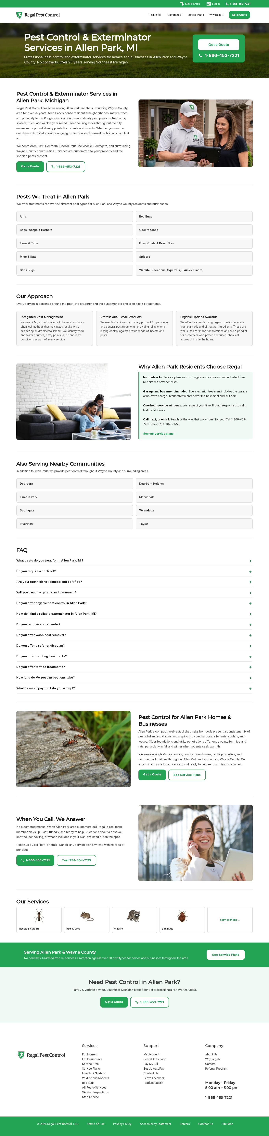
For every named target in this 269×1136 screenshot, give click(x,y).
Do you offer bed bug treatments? (41, 656)
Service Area (90, 1064)
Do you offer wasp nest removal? (41, 635)
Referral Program (216, 1068)
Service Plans (196, 14)
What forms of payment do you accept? (45, 688)
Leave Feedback (154, 1078)
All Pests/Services (94, 1087)
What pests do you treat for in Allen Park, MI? (49, 560)
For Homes (89, 1054)
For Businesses (92, 1059)
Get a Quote (218, 45)
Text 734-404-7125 (76, 860)
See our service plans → (160, 433)
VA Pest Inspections (95, 1092)
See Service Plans (187, 775)
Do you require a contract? (36, 571)
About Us (211, 1054)
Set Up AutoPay (154, 1068)
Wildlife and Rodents (95, 1078)
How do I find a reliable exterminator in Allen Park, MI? (56, 613)
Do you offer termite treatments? (40, 667)
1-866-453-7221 (222, 55)
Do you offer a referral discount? (40, 645)
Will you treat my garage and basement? (46, 592)
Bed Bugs (88, 1083)
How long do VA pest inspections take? (45, 677)
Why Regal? (216, 14)
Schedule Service (155, 1059)
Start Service (90, 1097)
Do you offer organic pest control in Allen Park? (51, 603)
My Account (151, 1054)
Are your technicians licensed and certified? (49, 582)
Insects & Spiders (93, 1073)
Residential (155, 14)
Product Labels (153, 1083)
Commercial (175, 14)
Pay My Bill (151, 1064)
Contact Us (151, 1073)
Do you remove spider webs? (38, 624)
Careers (210, 1064)
